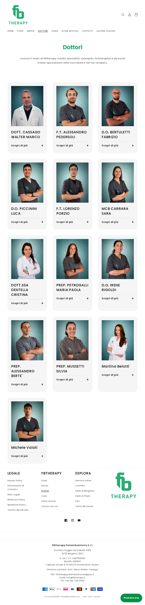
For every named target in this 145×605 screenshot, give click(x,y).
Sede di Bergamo (84, 490)
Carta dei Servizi (84, 506)
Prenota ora (131, 597)
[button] (123, 14)
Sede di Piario (82, 496)
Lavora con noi (49, 506)
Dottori (45, 490)
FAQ (77, 501)
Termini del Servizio (18, 510)
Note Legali (14, 494)
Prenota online (83, 480)
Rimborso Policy (16, 499)
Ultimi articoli (48, 501)
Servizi (44, 485)
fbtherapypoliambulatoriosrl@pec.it (75, 574)
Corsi (44, 496)
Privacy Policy (15, 480)
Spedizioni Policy (17, 504)
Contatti (80, 485)
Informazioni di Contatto (16, 487)
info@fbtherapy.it (75, 577)
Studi (44, 480)
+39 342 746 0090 (75, 580)
